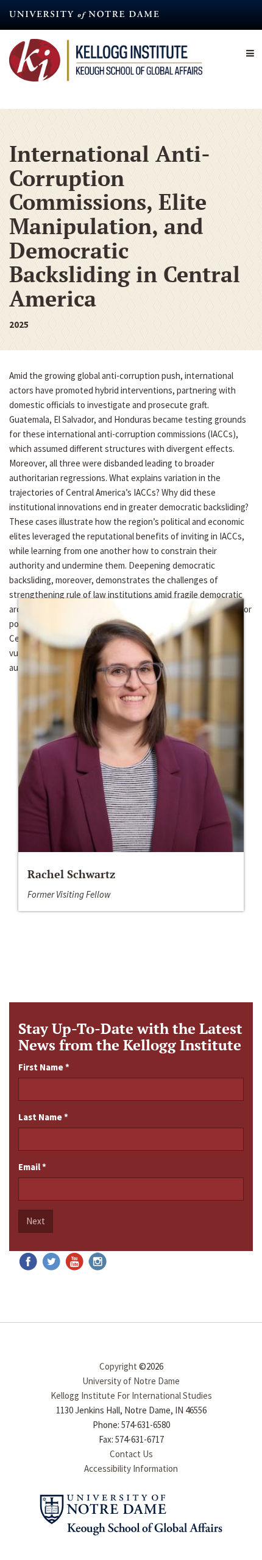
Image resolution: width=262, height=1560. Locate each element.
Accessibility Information (131, 1468)
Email (32, 1167)
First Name (43, 1067)
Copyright (118, 1366)
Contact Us (131, 1454)
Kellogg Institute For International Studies (131, 1395)
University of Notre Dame (131, 1381)
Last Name (43, 1117)
